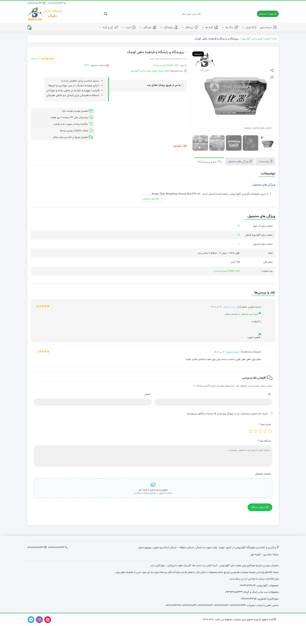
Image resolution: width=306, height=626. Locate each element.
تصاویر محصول (263, 473)
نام (269, 394)
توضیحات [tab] (264, 161)
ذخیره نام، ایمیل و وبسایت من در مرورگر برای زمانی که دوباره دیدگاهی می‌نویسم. (227, 413)
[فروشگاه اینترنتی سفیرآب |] (45, 14)
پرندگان (189, 27)
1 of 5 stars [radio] (270, 431)
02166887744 (55, 3)
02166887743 (35, 3)
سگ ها (229, 27)
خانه (274, 39)
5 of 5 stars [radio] (250, 431)
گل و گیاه (107, 27)
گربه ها (209, 27)
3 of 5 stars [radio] (260, 431)
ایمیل (147, 394)
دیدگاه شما (264, 441)
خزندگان (147, 27)
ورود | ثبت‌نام (266, 14)
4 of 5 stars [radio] (255, 431)
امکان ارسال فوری (160, 71)
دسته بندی (266, 27)
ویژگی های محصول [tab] (238, 161)
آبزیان (248, 27)
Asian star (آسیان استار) (166, 65)
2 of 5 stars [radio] (265, 431)
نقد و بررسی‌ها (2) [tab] (207, 162)
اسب (128, 27)
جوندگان (168, 27)
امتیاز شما (265, 424)
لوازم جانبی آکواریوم (252, 39)
